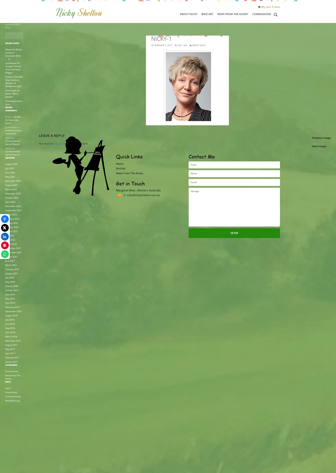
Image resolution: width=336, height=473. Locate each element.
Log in (8, 388)
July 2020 (9, 277)
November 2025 (13, 180)
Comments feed (13, 396)
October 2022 (12, 227)
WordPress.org (12, 400)
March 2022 (11, 244)
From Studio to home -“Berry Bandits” (12, 93)
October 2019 (12, 290)
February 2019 (12, 307)
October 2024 (12, 197)
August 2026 (11, 164)
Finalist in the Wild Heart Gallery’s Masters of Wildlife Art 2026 (14, 81)
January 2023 (11, 223)
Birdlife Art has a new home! (13, 120)
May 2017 (10, 349)
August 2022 (11, 231)
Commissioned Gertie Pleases (12, 142)
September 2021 (13, 252)
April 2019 (10, 302)
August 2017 (11, 344)
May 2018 (10, 328)
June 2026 (10, 172)
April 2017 (10, 353)
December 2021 (13, 248)
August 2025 (11, 185)
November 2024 (13, 193)
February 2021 (12, 269)
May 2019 (10, 298)
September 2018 (13, 311)
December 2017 (13, 340)
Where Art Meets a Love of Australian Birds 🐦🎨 (13, 54)
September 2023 (13, 210)
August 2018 (11, 315)
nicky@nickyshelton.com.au (143, 195)
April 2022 (10, 239)
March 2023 (11, 214)
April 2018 (10, 332)
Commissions (261, 14)
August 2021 (11, 256)
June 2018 (10, 323)
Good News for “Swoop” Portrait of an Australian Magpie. (13, 68)
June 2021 (10, 260)
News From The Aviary (232, 14)
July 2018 (9, 319)
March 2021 (11, 265)
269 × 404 (182, 45)
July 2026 (9, 168)
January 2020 (11, 286)
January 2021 (11, 273)
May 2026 (10, 176)
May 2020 (10, 281)
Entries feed (11, 392)
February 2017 (12, 357)
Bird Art (207, 14)
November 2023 (13, 206)
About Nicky (189, 14)
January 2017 (11, 361)
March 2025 (11, 189)
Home (119, 163)
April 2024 (10, 201)
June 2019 (10, 294)
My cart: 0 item (270, 7)
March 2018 (11, 336)
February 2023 (12, 218)
